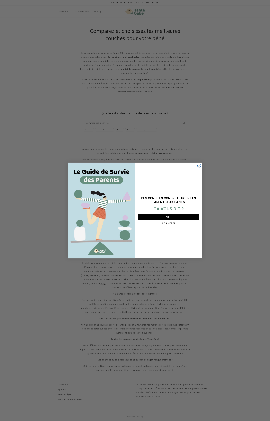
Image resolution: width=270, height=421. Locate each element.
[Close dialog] (199, 165)
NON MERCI (168, 223)
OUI (168, 217)
